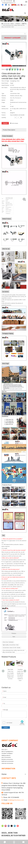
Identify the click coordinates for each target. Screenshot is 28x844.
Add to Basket (15, 123)
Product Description (9, 130)
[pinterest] (6, 826)
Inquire (5, 123)
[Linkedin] (15, 826)
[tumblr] (18, 826)
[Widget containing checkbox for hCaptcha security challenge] (13, 723)
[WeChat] (3, 826)
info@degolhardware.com (8, 2)
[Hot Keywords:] (25, 13)
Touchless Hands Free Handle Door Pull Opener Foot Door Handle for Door (19, 675)
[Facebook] (9, 826)
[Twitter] (12, 826)
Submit (5, 727)
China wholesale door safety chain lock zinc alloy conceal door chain (13, 651)
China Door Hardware (8, 642)
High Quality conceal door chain (11, 645)
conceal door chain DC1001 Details (11, 647)
